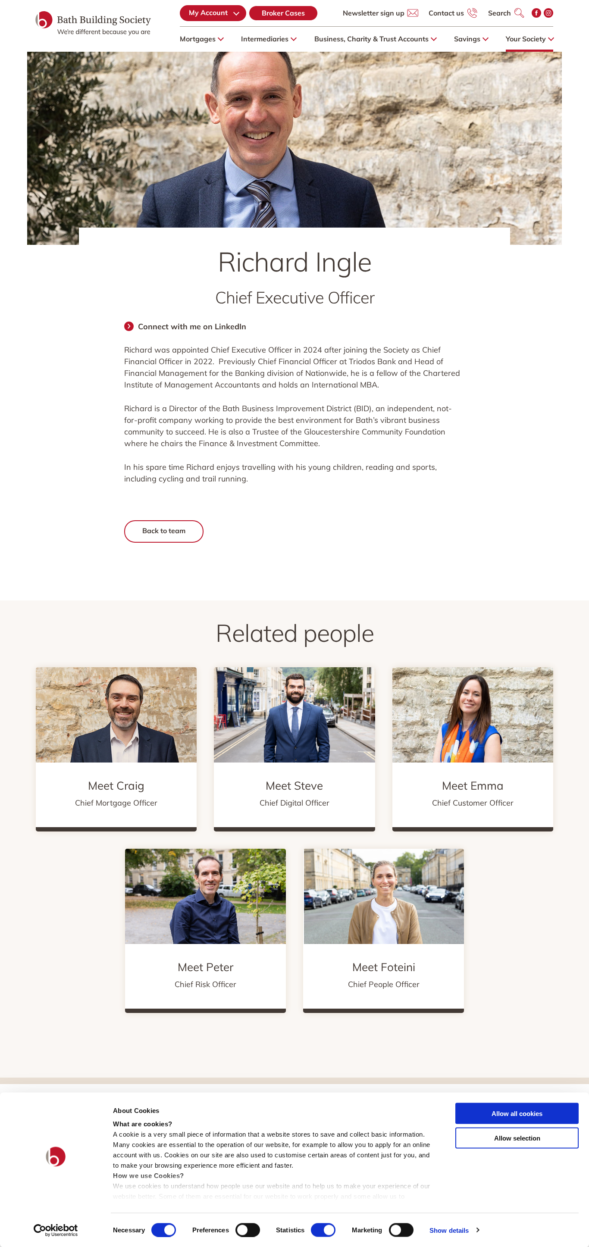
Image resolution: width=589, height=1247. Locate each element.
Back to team (163, 530)
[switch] (247, 1230)
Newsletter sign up (373, 13)
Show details (449, 1230)
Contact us (446, 13)
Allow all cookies (517, 1113)
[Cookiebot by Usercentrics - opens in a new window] (56, 1230)
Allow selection (517, 1137)
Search (499, 13)
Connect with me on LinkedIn (192, 326)
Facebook (536, 13)
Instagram (548, 13)
